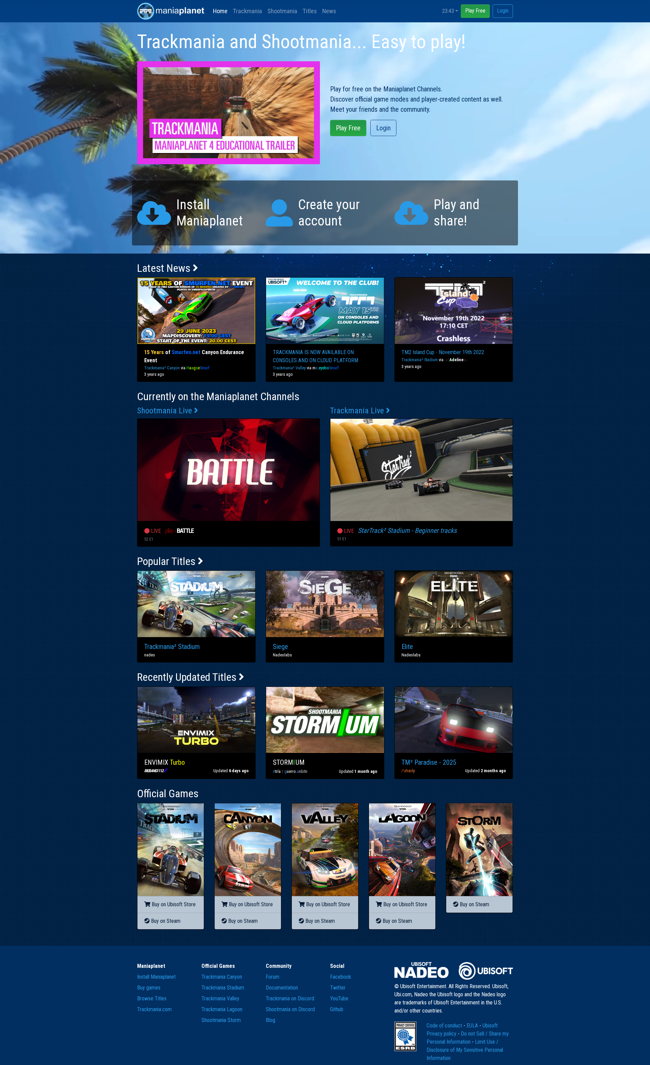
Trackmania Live (358, 410)
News (329, 11)
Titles (310, 11)
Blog (270, 1020)
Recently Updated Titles (188, 677)
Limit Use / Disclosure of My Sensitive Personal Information (465, 1050)
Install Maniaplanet (156, 977)
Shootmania (282, 11)
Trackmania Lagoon (221, 1009)
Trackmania (247, 11)
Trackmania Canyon (221, 977)
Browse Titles (152, 998)
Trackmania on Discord (290, 998)
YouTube (339, 998)
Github (336, 1009)
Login (502, 10)
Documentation (282, 987)
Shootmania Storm (221, 1020)
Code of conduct (445, 1025)
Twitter (338, 987)
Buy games (148, 987)
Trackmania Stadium (222, 987)
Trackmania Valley (220, 998)
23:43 (448, 11)
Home (220, 11)
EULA (473, 1025)
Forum (272, 977)
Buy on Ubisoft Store (173, 904)
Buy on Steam (165, 921)
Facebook (340, 977)
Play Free (475, 10)
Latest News (165, 268)
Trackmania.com (154, 1009)
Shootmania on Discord (290, 1009)
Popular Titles (167, 561)
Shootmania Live (165, 410)
